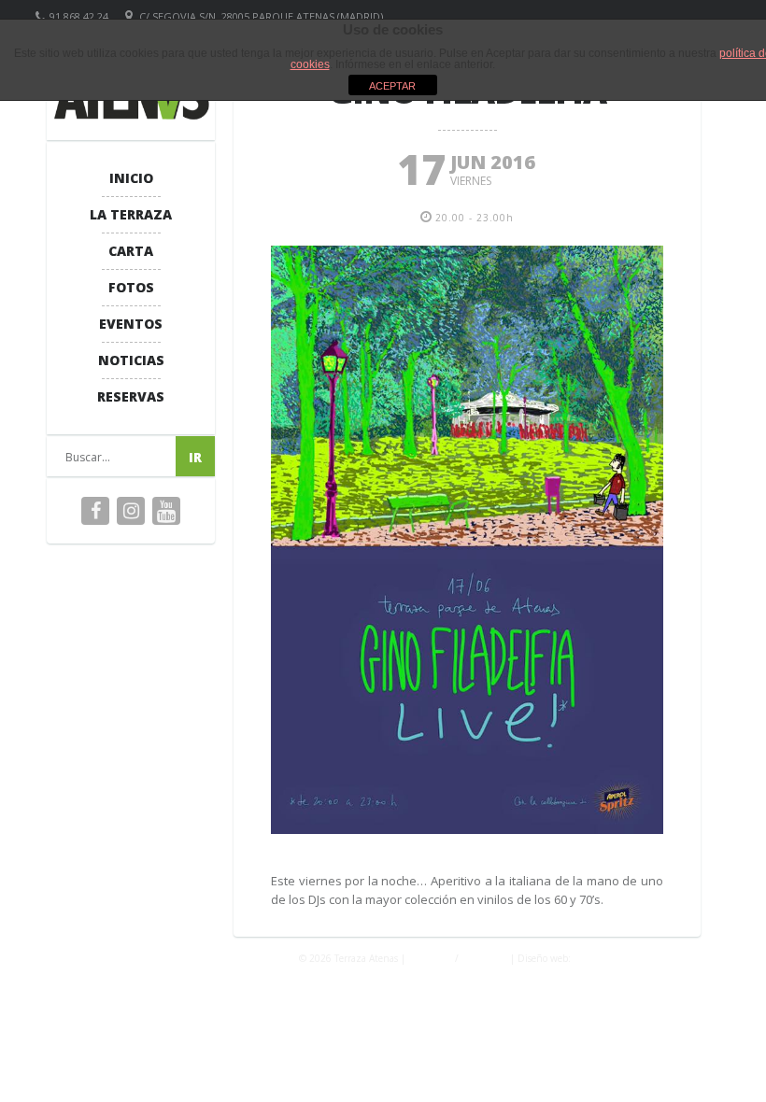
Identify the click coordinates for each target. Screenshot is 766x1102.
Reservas (130, 396)
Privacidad (430, 958)
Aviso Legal (484, 958)
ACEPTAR (392, 86)
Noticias (131, 360)
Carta (130, 251)
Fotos (131, 287)
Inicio (131, 178)
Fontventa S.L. (605, 958)
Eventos (131, 323)
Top (721, 1057)
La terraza (131, 214)
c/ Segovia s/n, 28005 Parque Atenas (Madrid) (261, 16)
